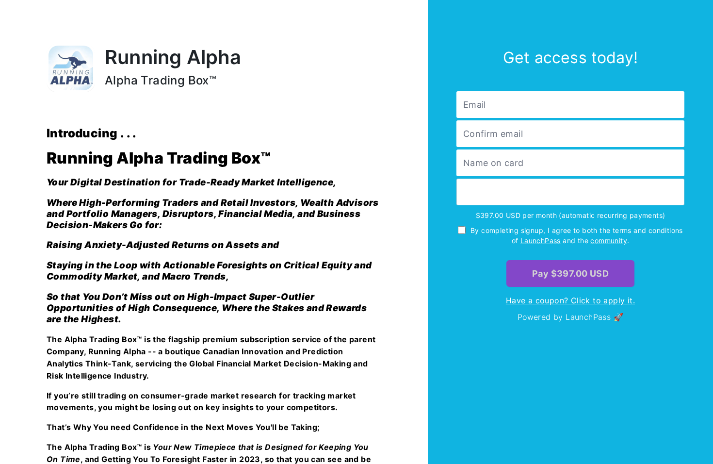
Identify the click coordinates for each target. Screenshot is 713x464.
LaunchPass (540, 240)
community (608, 240)
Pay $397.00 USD (570, 273)
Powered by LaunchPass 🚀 (570, 317)
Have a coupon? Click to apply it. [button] (570, 300)
